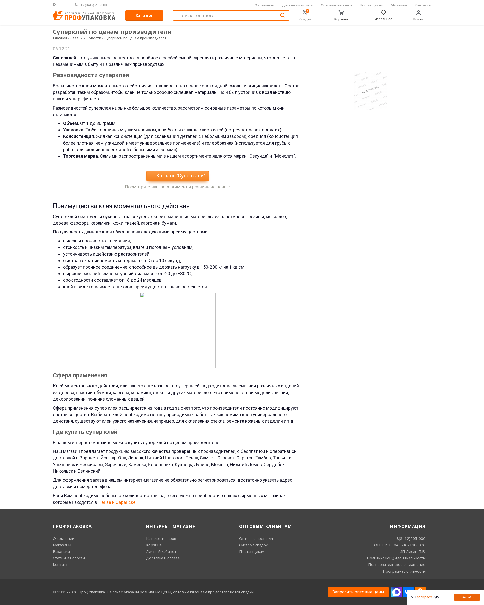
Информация (408, 526)
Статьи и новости (69, 557)
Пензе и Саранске (117, 502)
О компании (264, 5)
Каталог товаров (161, 538)
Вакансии (61, 551)
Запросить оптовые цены (358, 592)
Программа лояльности (404, 571)
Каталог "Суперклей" (180, 176)
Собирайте (467, 597)
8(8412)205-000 (411, 538)
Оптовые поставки (336, 5)
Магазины (399, 5)
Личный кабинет (161, 551)
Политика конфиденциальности (396, 557)
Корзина (154, 544)
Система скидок (253, 544)
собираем (424, 597)
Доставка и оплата (297, 5)
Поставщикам (371, 5)
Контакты (423, 5)
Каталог (144, 15)
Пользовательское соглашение (397, 564)
